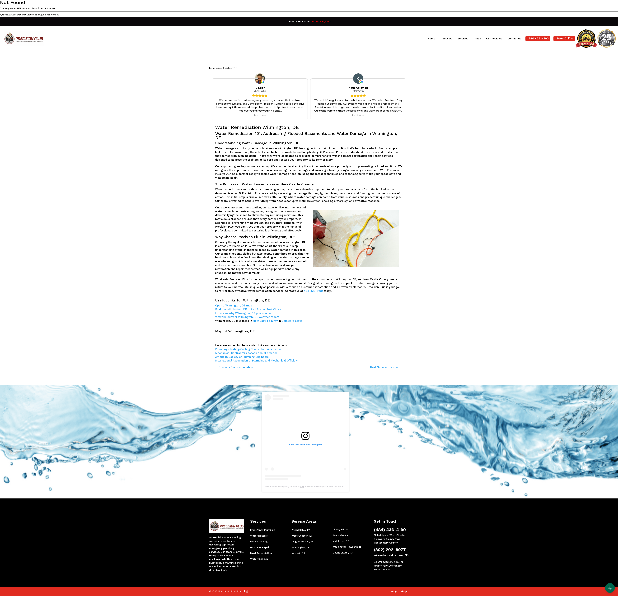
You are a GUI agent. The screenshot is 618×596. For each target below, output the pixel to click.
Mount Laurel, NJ (342, 552)
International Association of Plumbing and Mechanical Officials (256, 360)
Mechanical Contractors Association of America (246, 353)
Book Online (564, 38)
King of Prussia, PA (302, 541)
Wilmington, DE (300, 547)
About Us (446, 38)
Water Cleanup (259, 559)
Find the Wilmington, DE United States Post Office (248, 309)
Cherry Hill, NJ (340, 529)
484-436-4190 (313, 290)
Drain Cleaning (258, 541)
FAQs (394, 591)
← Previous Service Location (234, 367)
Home (431, 38)
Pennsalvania (340, 535)
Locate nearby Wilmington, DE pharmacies (243, 313)
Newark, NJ (298, 553)
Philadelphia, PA (300, 530)
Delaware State (292, 320)
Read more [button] (260, 115)
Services (463, 38)
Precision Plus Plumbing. (233, 591)
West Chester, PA (301, 535)
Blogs (403, 591)
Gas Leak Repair (260, 547)
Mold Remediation (261, 553)
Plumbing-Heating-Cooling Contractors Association (248, 349)
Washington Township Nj (346, 546)
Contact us (514, 38)
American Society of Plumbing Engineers (242, 356)
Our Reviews (494, 38)
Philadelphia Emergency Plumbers (282, 486)
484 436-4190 (538, 38)
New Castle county (265, 320)
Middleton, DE (340, 541)
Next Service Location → (386, 367)
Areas (477, 38)
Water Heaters (259, 535)
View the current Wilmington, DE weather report (247, 317)
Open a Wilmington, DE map (233, 305)
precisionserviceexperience (317, 486)
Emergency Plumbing (262, 530)
